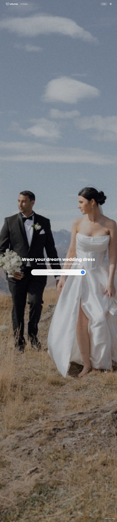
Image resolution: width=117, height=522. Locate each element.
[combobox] (58, 272)
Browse (24, 4)
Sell (104, 4)
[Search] (83, 272)
